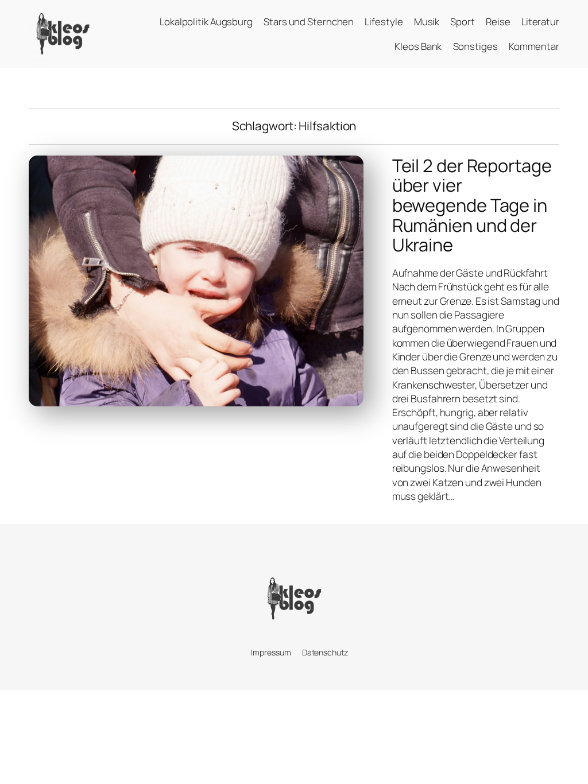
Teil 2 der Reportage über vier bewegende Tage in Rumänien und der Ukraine (472, 205)
